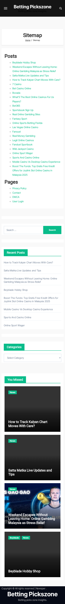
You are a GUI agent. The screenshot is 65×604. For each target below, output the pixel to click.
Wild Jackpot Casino (23, 148)
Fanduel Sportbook (22, 144)
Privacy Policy (19, 188)
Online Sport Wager (22, 153)
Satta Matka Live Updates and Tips (30, 75)
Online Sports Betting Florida (27, 122)
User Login (18, 201)
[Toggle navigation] (5, 8)
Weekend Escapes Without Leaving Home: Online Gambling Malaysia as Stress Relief (31, 519)
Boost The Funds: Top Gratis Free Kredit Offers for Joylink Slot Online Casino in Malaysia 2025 (33, 170)
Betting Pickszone (32, 6)
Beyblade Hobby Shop (24, 62)
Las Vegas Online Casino (25, 127)
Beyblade (14, 537)
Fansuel (16, 131)
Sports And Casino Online (25, 157)
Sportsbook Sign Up (22, 110)
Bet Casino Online (21, 88)
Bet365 (16, 105)
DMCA (15, 196)
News (12, 392)
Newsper (40, 588)
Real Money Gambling (23, 135)
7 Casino (16, 84)
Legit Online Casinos (23, 140)
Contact (16, 192)
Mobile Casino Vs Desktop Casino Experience (36, 161)
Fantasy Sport (19, 118)
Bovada (16, 92)
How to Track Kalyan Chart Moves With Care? (36, 79)
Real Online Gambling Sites (26, 114)
